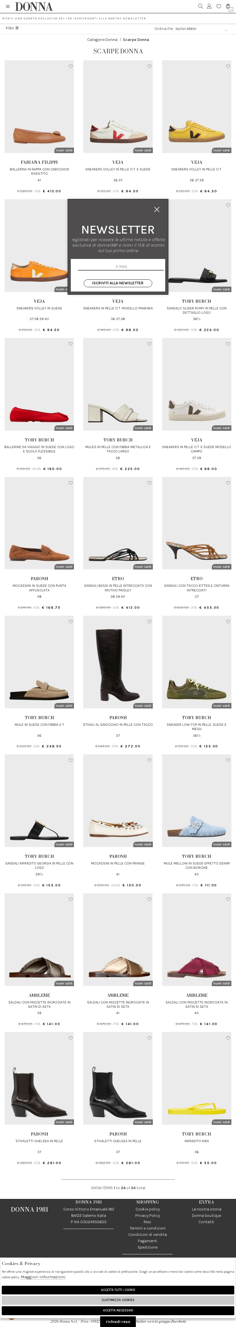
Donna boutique (206, 1215)
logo (33, 6)
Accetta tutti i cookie (118, 1290)
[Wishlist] (218, 6)
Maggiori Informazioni (43, 1276)
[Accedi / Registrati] (209, 6)
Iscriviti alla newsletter (118, 283)
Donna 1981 (29, 1209)
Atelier (140, 1321)
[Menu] (8, 6)
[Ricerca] (200, 6)
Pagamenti (147, 1240)
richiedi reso (118, 1321)
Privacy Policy (147, 1215)
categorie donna (102, 39)
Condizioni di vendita (147, 1234)
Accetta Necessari (118, 1310)
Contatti (206, 1221)
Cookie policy (148, 1209)
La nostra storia (206, 1209)
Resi (147, 1221)
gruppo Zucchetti (172, 1321)
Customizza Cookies (118, 1300)
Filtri (10, 28)
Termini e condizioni (148, 1228)
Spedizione (147, 1247)
